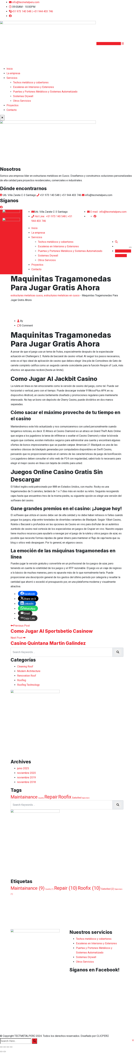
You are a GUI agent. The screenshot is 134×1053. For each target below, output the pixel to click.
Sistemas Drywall (23, 96)
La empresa (13, 73)
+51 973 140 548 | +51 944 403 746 (32, 11)
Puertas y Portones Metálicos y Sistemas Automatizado (45, 91)
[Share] (4, 1046)
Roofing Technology (28, 684)
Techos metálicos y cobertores (31, 82)
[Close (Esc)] (1, 1046)
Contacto (12, 109)
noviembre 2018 (26, 782)
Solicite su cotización (108, 43)
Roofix (64, 797)
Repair (51, 797)
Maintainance (24, 797)
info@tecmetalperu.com (25, 2)
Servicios (12, 77)
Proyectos (12, 105)
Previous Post (21, 625)
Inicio (10, 68)
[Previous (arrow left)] (1, 1051)
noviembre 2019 (26, 777)
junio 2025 (23, 768)
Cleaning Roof (25, 666)
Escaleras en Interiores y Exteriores (33, 87)
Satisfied (76, 797)
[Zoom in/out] (11, 1046)
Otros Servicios (22, 100)
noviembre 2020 (26, 772)
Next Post (17, 637)
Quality (41, 798)
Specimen (86, 798)
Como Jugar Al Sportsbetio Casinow (52, 631)
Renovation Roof (26, 675)
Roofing (21, 680)
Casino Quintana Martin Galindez (48, 643)
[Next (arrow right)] (4, 1051)
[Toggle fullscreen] (8, 1046)
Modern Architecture (28, 671)
